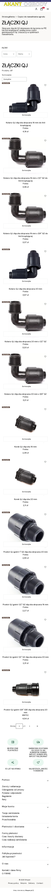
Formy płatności (10, 833)
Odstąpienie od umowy (13, 789)
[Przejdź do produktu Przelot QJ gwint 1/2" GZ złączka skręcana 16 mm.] (25, 582)
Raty (4, 799)
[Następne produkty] (29, 726)
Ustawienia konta (10, 816)
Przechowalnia (9, 819)
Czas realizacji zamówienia (14, 839)
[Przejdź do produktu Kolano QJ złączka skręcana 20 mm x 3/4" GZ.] (25, 371)
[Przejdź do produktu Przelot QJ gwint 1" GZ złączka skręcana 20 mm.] (25, 529)
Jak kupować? (8, 856)
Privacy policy (13, 883)
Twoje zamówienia (10, 813)
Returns (24, 883)
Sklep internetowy (22, 890)
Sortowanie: (7, 75)
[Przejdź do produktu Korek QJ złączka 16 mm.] (25, 424)
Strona (12, 726)
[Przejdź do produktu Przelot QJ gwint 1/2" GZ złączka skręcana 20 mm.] (25, 634)
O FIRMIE (6, 873)
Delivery (31, 883)
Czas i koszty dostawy (12, 836)
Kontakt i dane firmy (11, 870)
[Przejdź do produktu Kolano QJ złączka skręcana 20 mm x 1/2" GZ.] (25, 319)
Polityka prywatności (12, 853)
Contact (40, 883)
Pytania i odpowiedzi (11, 793)
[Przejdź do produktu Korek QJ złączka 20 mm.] (25, 477)
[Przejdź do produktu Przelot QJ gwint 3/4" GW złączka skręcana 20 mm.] (25, 687)
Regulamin (7, 796)
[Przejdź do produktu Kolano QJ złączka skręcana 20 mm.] (25, 266)
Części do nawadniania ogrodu (31, 17)
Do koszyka (26, 115)
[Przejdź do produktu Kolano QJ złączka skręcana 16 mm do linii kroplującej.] (25, 100)
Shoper (27, 880)
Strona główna (8, 17)
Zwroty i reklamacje (11, 786)
